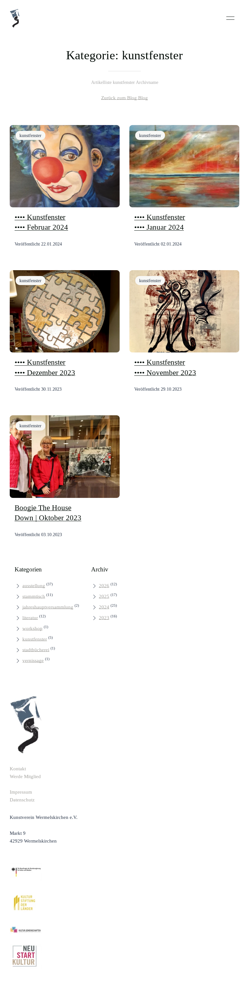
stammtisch (33, 596)
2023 (104, 617)
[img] (65, 166)
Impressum (21, 792)
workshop (32, 628)
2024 (104, 607)
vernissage (33, 660)
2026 (104, 585)
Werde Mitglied (25, 776)
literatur (30, 617)
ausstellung (33, 585)
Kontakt (18, 768)
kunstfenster (34, 639)
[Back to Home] (15, 18)
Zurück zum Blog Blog (124, 97)
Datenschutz (22, 799)
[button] (230, 18)
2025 (104, 596)
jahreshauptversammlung (47, 607)
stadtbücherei (35, 649)
